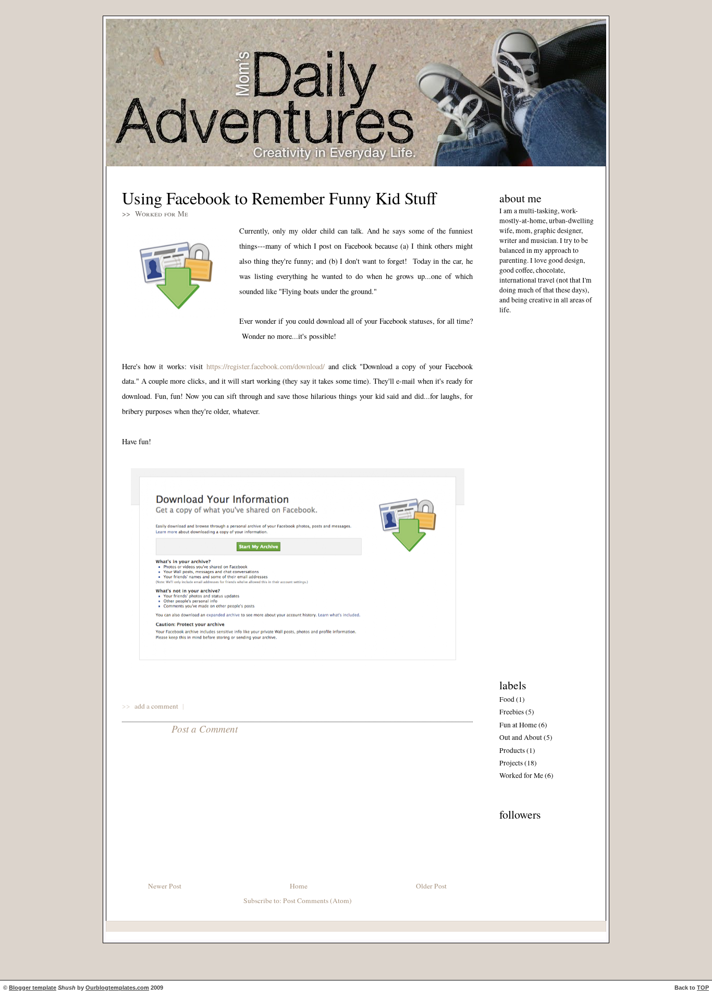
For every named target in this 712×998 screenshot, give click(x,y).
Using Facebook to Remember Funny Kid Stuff (279, 198)
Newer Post (164, 886)
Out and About (520, 737)
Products (512, 750)
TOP (703, 987)
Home (299, 886)
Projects (511, 763)
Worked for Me (161, 213)
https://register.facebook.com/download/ (265, 366)
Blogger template (32, 987)
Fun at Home (518, 724)
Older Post (431, 886)
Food (506, 699)
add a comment (157, 706)
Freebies (511, 711)
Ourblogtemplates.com (117, 987)
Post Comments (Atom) (317, 900)
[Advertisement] (530, 493)
